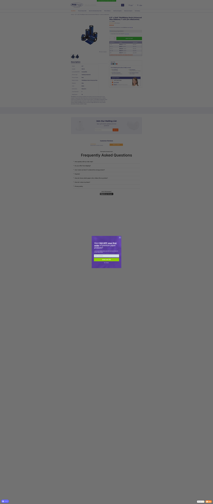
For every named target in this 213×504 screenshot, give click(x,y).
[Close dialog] (120, 237)
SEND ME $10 (106, 259)
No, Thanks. (106, 262)
